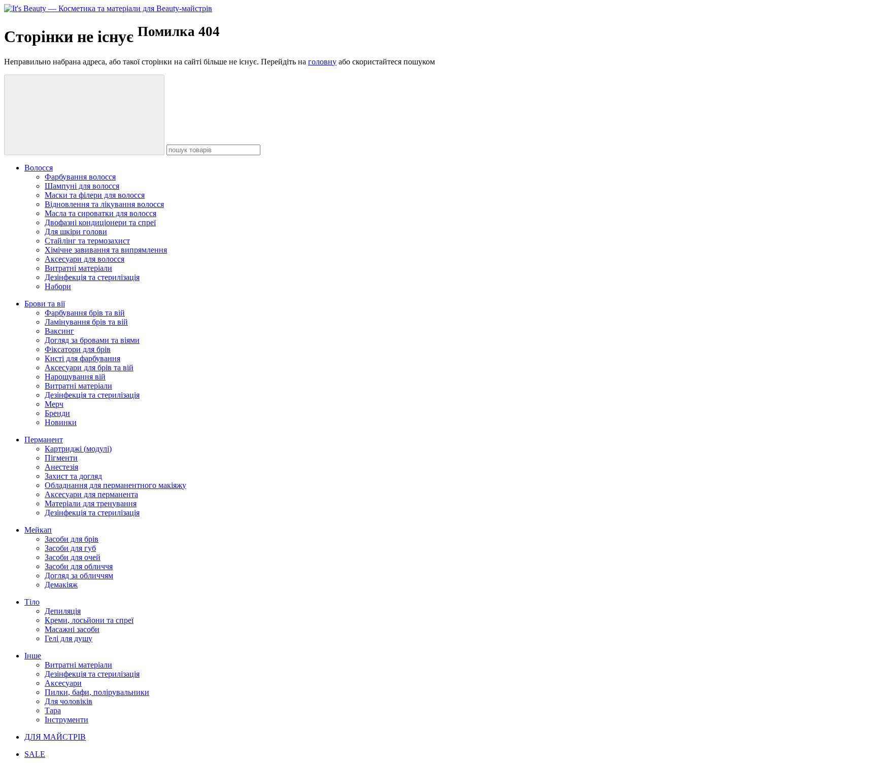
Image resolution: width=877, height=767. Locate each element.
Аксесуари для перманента (91, 494)
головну (322, 61)
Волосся (38, 167)
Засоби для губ (70, 548)
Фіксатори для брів (78, 349)
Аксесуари (63, 683)
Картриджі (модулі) (78, 448)
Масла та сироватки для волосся (100, 213)
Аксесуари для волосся (84, 259)
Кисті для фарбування (82, 358)
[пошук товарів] (84, 115)
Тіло (32, 602)
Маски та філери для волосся (95, 195)
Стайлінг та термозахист (87, 240)
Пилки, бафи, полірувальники (97, 692)
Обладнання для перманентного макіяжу (115, 485)
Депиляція (63, 611)
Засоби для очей (72, 557)
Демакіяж (61, 584)
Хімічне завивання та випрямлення (106, 250)
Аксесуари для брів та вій (89, 367)
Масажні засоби (72, 629)
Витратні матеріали (78, 268)
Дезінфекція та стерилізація (92, 277)
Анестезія (61, 467)
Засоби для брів (71, 539)
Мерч (54, 404)
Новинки (61, 422)
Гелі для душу (68, 638)
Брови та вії (44, 303)
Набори (58, 286)
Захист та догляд (73, 476)
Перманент (43, 439)
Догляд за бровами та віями (92, 340)
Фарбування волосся (80, 176)
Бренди (57, 413)
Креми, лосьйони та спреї (89, 620)
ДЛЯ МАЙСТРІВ (55, 737)
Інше (32, 655)
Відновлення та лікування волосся (104, 204)
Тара (53, 710)
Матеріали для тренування (91, 503)
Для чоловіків (68, 701)
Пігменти (61, 458)
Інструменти (66, 719)
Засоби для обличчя (79, 566)
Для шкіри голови (76, 231)
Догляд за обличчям (79, 575)
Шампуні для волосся (82, 186)
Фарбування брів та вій (85, 312)
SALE (34, 754)
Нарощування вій (75, 376)
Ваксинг (59, 331)
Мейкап (38, 530)
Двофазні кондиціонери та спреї (100, 222)
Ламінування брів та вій (86, 322)
